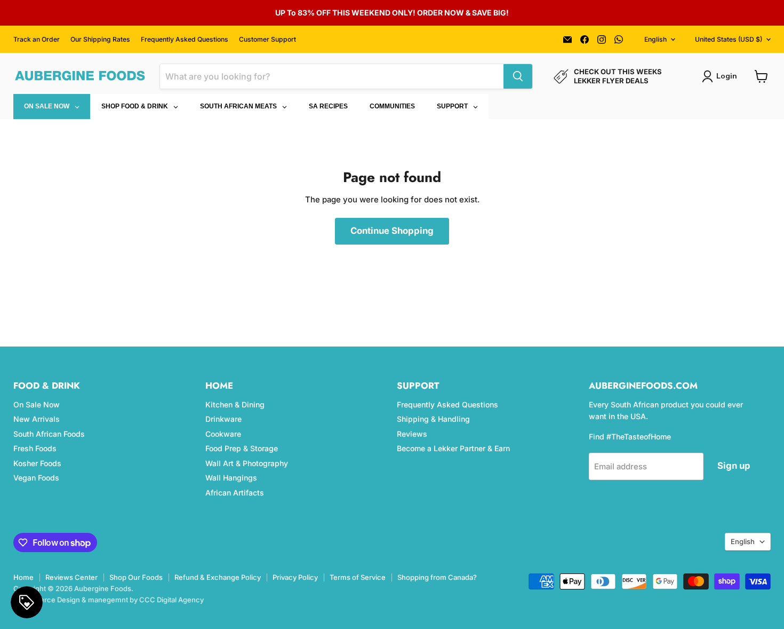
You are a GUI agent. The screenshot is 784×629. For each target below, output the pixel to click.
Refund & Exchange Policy (217, 577)
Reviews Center (71, 577)
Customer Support (267, 39)
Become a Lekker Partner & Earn (453, 448)
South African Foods (49, 433)
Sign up (733, 465)
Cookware (223, 433)
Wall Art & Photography (246, 463)
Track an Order (36, 39)
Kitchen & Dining (235, 404)
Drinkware (223, 418)
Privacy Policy (295, 577)
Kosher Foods (37, 463)
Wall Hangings (231, 477)
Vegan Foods (36, 477)
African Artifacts (234, 492)
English (655, 39)
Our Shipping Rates (100, 39)
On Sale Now (36, 404)
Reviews (412, 433)
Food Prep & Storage (241, 448)
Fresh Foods (35, 448)
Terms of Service (358, 577)
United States (728, 39)
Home (23, 577)
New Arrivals (36, 418)
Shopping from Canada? (437, 577)
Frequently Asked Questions (184, 39)
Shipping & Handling (433, 418)
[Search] (517, 76)
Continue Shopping (392, 230)
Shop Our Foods (136, 577)
